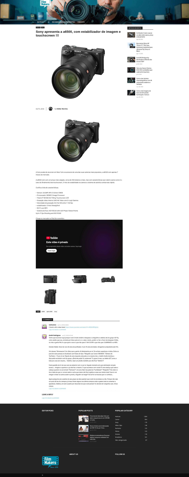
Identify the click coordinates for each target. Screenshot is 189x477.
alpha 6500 (49, 311)
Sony (43, 27)
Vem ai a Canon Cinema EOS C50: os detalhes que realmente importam (144, 70)
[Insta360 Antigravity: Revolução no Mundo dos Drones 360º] (131, 59)
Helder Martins (62, 109)
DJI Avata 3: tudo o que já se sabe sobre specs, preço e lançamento (144, 35)
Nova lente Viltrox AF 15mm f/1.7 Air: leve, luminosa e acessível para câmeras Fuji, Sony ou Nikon (144, 47)
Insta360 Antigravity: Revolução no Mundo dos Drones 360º (144, 59)
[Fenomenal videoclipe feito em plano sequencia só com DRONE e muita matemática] (83, 418)
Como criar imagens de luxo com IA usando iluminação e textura (143, 92)
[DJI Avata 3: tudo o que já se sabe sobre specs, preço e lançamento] (131, 35)
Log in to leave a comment (57, 329)
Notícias (38, 27)
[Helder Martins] (52, 109)
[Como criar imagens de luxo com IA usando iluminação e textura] (131, 92)
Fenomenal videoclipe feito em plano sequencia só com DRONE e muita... (100, 418)
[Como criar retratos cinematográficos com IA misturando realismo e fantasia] (131, 80)
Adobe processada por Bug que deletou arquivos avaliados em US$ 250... (99, 437)
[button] (150, 22)
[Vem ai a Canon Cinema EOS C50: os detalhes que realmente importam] (131, 70)
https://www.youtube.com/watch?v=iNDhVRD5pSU (81, 327)
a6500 (43, 311)
